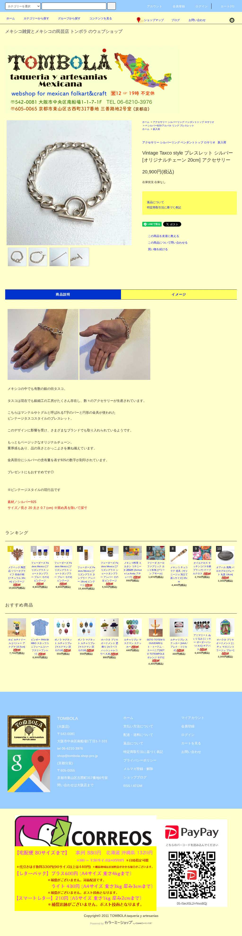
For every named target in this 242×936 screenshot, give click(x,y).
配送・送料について (138, 735)
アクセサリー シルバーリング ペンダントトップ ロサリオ (183, 122)
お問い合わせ (197, 20)
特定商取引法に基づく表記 (164, 207)
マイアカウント (192, 718)
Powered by (97, 923)
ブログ (175, 20)
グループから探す (69, 18)
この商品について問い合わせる (168, 242)
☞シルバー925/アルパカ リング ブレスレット (169, 125)
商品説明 (63, 294)
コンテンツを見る (100, 18)
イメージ (179, 294)
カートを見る (191, 743)
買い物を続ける (158, 249)
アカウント (155, 6)
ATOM (137, 786)
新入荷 (156, 129)
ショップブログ (135, 777)
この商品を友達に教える (163, 236)
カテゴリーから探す (36, 18)
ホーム (10, 18)
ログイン (201, 6)
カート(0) (227, 6)
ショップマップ (154, 20)
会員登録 (179, 6)
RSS (126, 786)
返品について (155, 202)
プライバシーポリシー (139, 760)
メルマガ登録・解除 (138, 769)
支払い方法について (138, 726)
